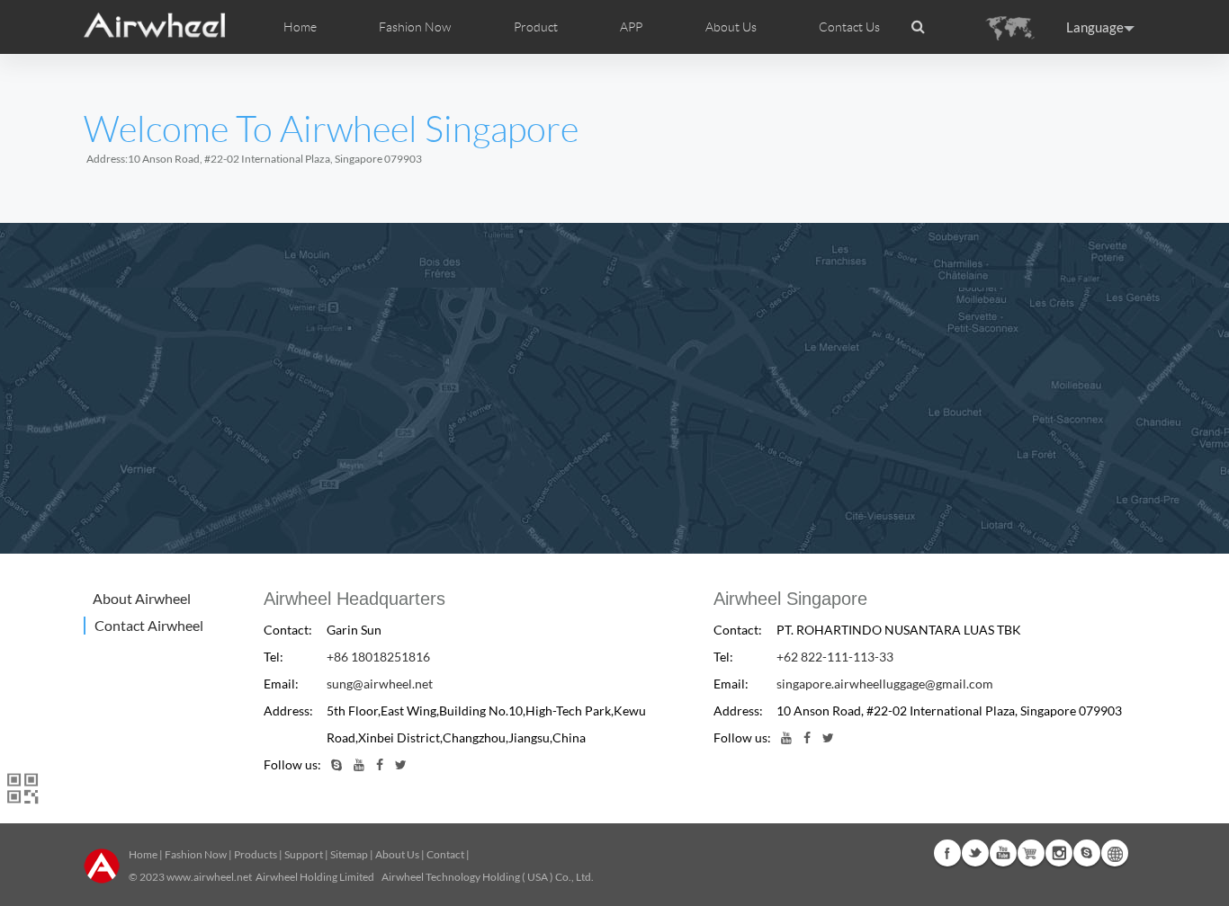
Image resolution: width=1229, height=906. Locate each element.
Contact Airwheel (148, 625)
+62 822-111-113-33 (834, 656)
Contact (445, 854)
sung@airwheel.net (380, 683)
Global (1114, 852)
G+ (1031, 852)
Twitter (975, 852)
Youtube (1003, 852)
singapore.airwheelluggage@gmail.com (884, 683)
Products (255, 854)
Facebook (947, 852)
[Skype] (336, 764)
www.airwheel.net (209, 877)
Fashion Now (196, 854)
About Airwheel (142, 598)
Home (300, 27)
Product (536, 27)
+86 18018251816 (378, 656)
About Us (397, 854)
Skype (1086, 852)
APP (631, 27)
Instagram (1058, 852)
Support (303, 854)
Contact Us (849, 27)
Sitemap (349, 854)
